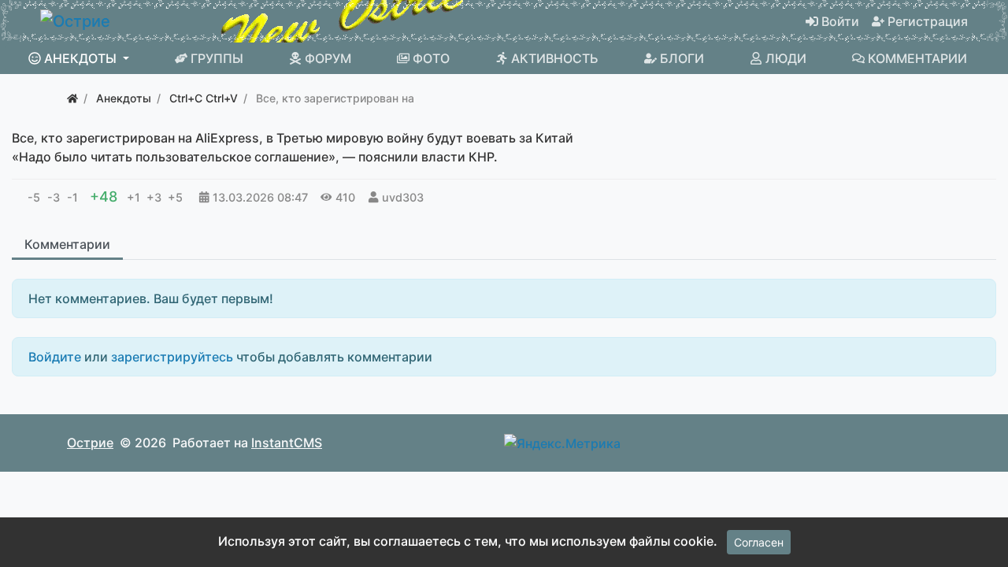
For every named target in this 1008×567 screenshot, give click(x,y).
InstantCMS (286, 442)
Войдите (54, 357)
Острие (90, 442)
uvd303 (403, 197)
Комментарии (67, 244)
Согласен (759, 542)
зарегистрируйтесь (172, 357)
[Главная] (72, 98)
